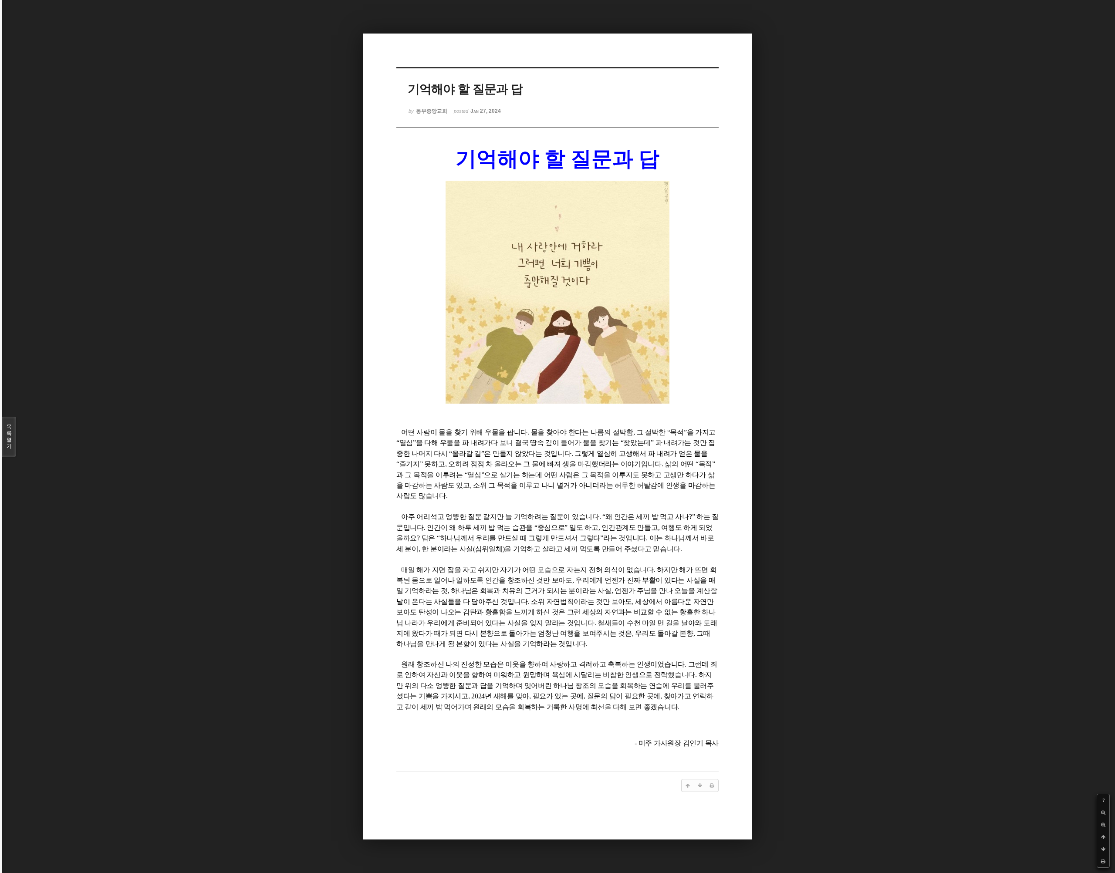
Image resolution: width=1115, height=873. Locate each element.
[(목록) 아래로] (1103, 849)
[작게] (1103, 825)
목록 (9, 436)
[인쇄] (1103, 861)
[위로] (1103, 837)
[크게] (1103, 812)
